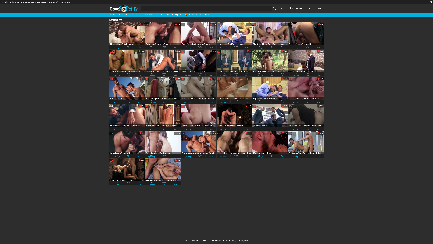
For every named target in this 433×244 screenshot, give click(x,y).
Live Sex (169, 14)
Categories (123, 14)
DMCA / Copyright (191, 241)
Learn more (68, 2)
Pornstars (148, 14)
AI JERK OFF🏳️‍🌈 (181, 14)
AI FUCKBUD (205, 14)
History (159, 14)
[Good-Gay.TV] (125, 8)
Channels (136, 14)
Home (113, 14)
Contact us (204, 241)
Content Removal (217, 241)
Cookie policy (231, 241)
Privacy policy (243, 241)
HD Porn (193, 14)
